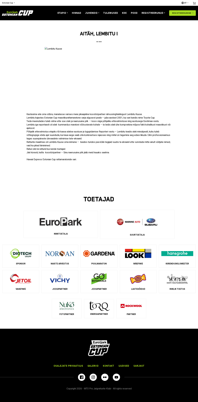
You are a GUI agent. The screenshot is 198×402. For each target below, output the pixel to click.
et (185, 3)
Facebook (81, 377)
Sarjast (139, 365)
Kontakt (108, 365)
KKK (124, 12)
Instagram (93, 377)
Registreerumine (181, 13)
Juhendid (91, 12)
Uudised (124, 365)
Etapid (62, 12)
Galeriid (93, 365)
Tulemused (110, 12)
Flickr (104, 377)
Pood (134, 12)
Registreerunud (152, 12)
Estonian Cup (7, 3)
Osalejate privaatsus (68, 365)
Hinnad (76, 12)
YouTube (116, 377)
